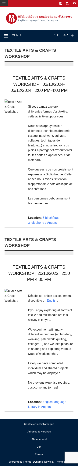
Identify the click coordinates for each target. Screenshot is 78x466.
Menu (16, 35)
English (52, 300)
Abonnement (39, 439)
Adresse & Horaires (39, 431)
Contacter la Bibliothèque (39, 424)
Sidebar (61, 35)
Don (39, 446)
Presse (39, 454)
